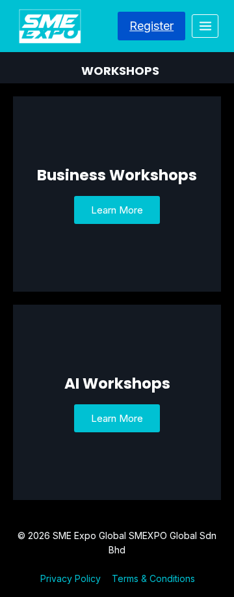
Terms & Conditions (153, 578)
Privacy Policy (70, 578)
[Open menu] (205, 25)
